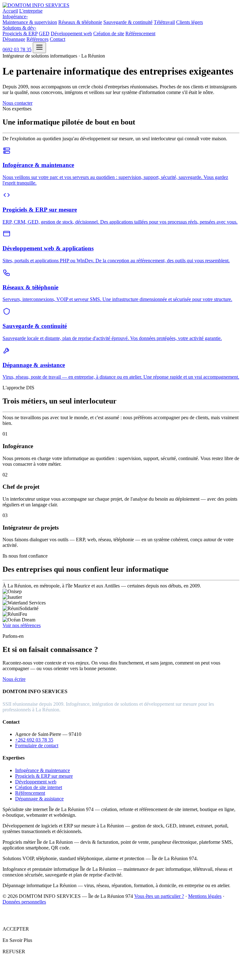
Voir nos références (22, 625)
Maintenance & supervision (30, 22)
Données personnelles (24, 901)
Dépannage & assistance (39, 798)
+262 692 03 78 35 (34, 740)
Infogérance (15, 16)
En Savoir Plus (17, 940)
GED (44, 33)
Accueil (10, 11)
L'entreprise (31, 11)
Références (37, 39)
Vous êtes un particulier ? (159, 896)
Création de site (108, 33)
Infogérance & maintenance (42, 770)
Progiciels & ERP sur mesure (44, 776)
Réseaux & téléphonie (80, 22)
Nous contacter (17, 103)
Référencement (140, 33)
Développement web (71, 33)
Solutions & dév (19, 28)
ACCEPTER (16, 929)
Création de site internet (38, 787)
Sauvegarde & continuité (128, 22)
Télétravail (164, 22)
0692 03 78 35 (17, 49)
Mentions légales (205, 896)
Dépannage (14, 39)
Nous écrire (14, 679)
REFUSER (14, 951)
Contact (57, 39)
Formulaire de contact (36, 745)
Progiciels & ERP (20, 33)
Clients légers (189, 22)
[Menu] (39, 47)
